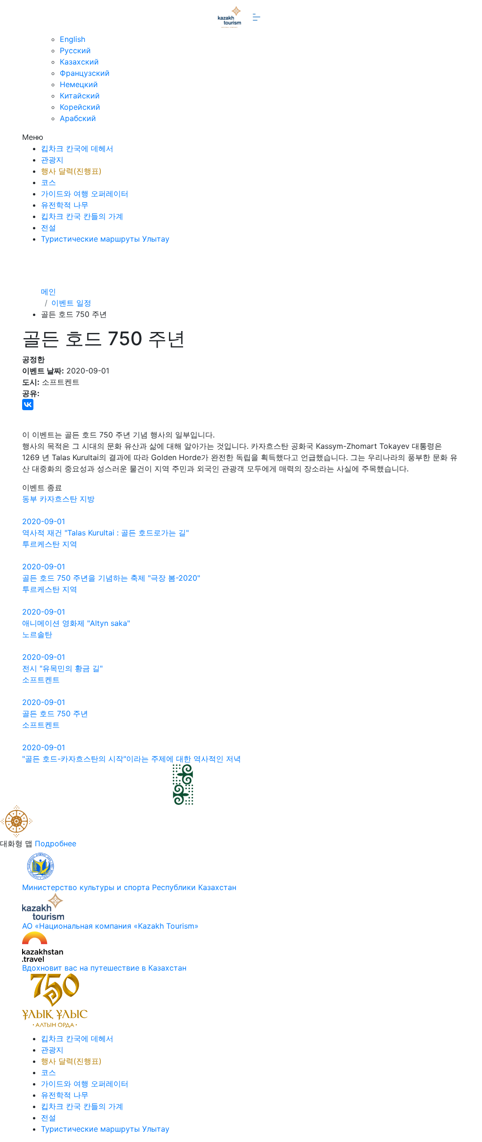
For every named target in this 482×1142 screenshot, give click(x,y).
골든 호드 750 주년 (55, 713)
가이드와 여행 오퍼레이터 (85, 193)
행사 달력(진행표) (71, 171)
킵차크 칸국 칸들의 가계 (82, 216)
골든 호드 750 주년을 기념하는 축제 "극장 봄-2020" (111, 578)
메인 (48, 291)
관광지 (52, 159)
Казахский (79, 61)
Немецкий (79, 84)
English (72, 39)
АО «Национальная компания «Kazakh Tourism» (110, 926)
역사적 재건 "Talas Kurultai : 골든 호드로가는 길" (105, 532)
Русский (75, 50)
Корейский (80, 107)
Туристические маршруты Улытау (105, 238)
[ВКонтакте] (27, 404)
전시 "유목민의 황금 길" (62, 668)
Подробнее (55, 843)
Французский (85, 73)
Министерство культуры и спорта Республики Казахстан (129, 887)
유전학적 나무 (64, 205)
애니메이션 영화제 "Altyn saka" (76, 623)
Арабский (78, 118)
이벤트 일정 (71, 303)
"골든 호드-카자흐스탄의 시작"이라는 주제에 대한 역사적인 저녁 (131, 758)
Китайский (80, 95)
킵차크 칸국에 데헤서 (77, 148)
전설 (48, 227)
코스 (48, 182)
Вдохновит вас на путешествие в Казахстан (104, 967)
